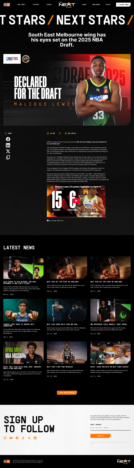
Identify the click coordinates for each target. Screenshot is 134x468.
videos (49, 4)
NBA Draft (21, 4)
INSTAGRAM (96, 4)
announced (69, 142)
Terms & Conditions (115, 442)
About (84, 4)
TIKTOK (107, 4)
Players (36, 4)
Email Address (95, 424)
